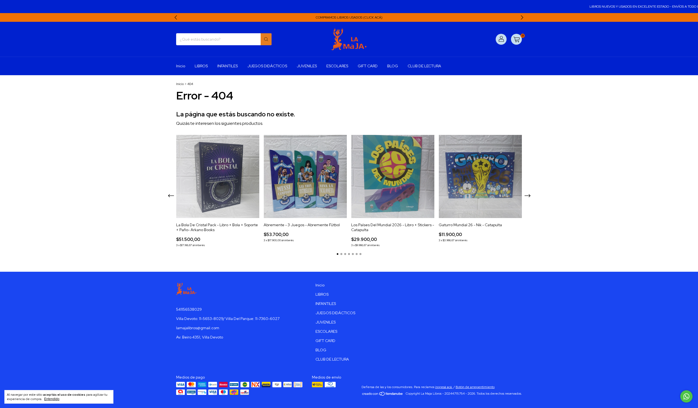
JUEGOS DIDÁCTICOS (267, 66)
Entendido (51, 399)
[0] (516, 39)
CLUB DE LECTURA (424, 66)
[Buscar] (266, 39)
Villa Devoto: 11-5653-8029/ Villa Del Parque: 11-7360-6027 (227, 318)
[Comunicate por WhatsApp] (686, 396)
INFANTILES (227, 66)
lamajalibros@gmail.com (197, 327)
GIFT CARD (368, 66)
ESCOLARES (337, 66)
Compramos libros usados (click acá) (349, 17)
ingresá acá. (444, 387)
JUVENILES (307, 66)
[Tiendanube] (383, 395)
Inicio (180, 66)
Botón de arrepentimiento (475, 387)
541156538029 (189, 309)
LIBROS (201, 66)
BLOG (392, 66)
